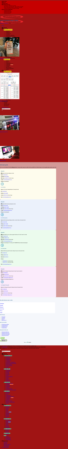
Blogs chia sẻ (5, 441)
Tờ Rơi (7, 85)
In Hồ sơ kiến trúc (9, 364)
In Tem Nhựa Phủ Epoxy (10, 390)
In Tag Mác (8, 385)
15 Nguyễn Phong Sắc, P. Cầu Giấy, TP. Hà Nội (11, 8)
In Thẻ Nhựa (8, 34)
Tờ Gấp (7, 409)
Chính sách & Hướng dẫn (7, 9)
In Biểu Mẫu (8, 60)
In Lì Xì (7, 62)
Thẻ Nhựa (7, 416)
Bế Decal (7, 432)
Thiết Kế (7, 436)
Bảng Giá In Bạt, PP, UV (4, 131)
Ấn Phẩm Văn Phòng (8, 29)
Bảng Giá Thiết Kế (3, 160)
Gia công (5, 103)
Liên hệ (4, 2)
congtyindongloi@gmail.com (7, 210)
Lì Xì (6, 417)
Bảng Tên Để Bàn (8, 67)
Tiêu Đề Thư (8, 423)
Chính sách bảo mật (7, 13)
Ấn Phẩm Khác (7, 59)
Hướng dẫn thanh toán (7, 11)
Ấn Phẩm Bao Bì (7, 382)
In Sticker (7, 387)
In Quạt (7, 378)
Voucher (7, 408)
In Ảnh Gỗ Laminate (9, 68)
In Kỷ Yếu (7, 61)
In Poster (7, 377)
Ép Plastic (7, 429)
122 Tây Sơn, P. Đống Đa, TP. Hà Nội (10, 5)
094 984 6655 (7, 239)
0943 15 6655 (7, 208)
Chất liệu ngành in (7, 444)
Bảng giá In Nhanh (8, 71)
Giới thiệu (5, 1)
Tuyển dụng (5, 3)
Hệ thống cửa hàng (6, 4)
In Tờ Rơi (7, 372)
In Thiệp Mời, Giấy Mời (9, 63)
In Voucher (8, 374)
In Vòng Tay (8, 381)
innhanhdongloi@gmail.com (7, 179)
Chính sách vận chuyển (7, 12)
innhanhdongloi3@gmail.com (7, 241)
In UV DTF (7, 57)
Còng (6, 434)
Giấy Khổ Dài (8, 438)
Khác (5, 435)
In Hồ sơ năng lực (9, 365)
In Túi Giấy (7, 53)
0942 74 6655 (7, 207)
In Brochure (8, 371)
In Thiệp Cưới (8, 64)
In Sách (7, 367)
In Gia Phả (7, 66)
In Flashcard (8, 65)
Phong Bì (7, 414)
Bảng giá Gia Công (7, 428)
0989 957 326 (7, 237)
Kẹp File (7, 415)
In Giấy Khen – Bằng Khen (10, 35)
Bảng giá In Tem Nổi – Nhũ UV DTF (5, 58)
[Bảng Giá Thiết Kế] (9, 158)
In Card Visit (8, 30)
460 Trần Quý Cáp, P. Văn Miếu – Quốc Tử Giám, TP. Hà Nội (13, 6)
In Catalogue (8, 370)
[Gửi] (2, 352)
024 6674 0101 (5, 174)
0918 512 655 (6, 195)
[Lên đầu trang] (0, 349)
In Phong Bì (8, 32)
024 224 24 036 (5, 205)
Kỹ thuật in (6, 102)
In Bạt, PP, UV (8, 437)
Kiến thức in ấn (6, 104)
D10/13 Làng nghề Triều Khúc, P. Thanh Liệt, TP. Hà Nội (13, 7)
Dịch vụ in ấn (5, 28)
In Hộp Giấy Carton (9, 383)
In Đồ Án (7, 69)
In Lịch (7, 395)
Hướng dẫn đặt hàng (7, 10)
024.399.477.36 (7, 178)
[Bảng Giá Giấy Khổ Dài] (9, 98)
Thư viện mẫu (6, 105)
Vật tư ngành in (7, 433)
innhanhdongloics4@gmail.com (8, 277)
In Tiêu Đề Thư (8, 33)
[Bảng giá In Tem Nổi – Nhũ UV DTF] (9, 56)
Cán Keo (7, 431)
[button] (3, 25)
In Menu (7, 375)
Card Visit (7, 72)
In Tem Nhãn (8, 386)
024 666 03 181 (5, 236)
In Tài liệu (7, 366)
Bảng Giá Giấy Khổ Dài (3, 101)
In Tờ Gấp (7, 373)
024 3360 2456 (5, 272)
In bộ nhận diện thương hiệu (10, 36)
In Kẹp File (7, 31)
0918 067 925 (5, 262)
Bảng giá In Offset (7, 418)
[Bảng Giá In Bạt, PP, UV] (9, 129)
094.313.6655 (7, 176)
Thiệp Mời (7, 407)
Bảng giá (4, 70)
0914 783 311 (6, 256)
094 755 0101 (7, 274)
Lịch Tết (7, 412)
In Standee (8, 376)
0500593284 (4, 347)
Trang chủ (5, 27)
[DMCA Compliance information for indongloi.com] (3, 341)
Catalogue (8, 413)
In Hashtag (8, 380)
